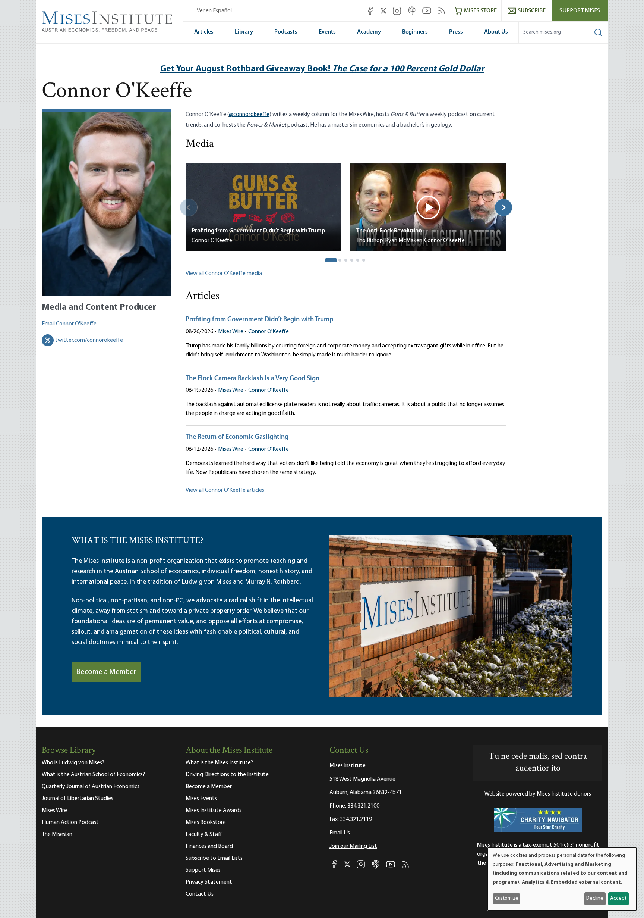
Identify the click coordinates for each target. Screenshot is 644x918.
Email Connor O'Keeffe (69, 324)
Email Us (339, 833)
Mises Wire (230, 332)
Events (327, 32)
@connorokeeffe (249, 115)
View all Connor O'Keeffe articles (225, 490)
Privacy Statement (209, 882)
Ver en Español (214, 11)
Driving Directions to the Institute (227, 775)
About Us (496, 32)
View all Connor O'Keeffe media (224, 274)
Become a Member (106, 672)
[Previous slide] (189, 207)
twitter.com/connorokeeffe (89, 340)
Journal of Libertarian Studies (77, 799)
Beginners (415, 32)
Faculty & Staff (204, 834)
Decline (594, 898)
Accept (618, 898)
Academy (369, 32)
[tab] (331, 260)
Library (244, 32)
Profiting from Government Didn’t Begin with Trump (260, 319)
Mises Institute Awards (214, 811)
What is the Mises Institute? (219, 763)
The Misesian (57, 834)
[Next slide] (503, 207)
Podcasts (285, 32)
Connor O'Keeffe (268, 332)
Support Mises (579, 11)
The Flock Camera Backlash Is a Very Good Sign (252, 378)
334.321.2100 (363, 806)
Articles (204, 32)
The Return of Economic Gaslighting (237, 437)
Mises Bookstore (206, 822)
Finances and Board (209, 846)
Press (456, 32)
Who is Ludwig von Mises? (73, 763)
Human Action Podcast (70, 822)
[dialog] (562, 879)
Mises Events (201, 799)
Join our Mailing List (353, 846)
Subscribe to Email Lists (214, 858)
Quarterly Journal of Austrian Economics (90, 787)
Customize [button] (506, 898)
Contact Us (200, 894)
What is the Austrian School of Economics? (93, 775)
